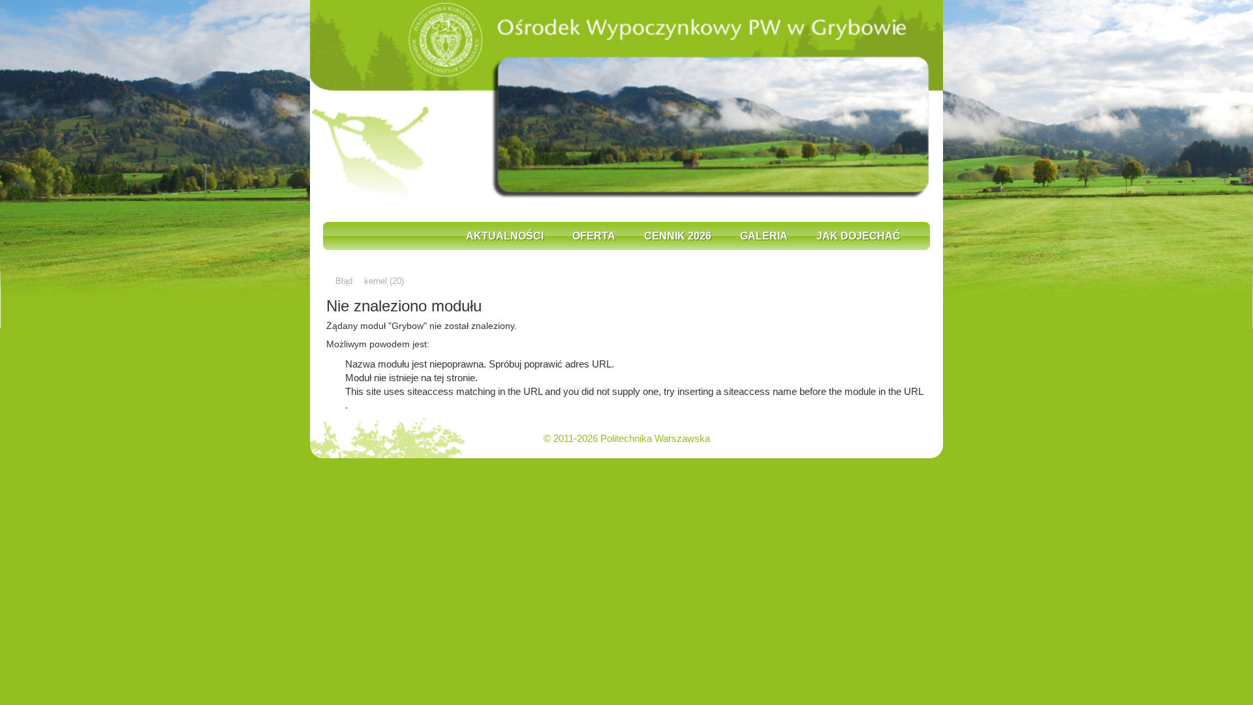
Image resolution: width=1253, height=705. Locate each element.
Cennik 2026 (677, 236)
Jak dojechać (858, 236)
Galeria (764, 236)
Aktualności (505, 236)
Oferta (593, 236)
